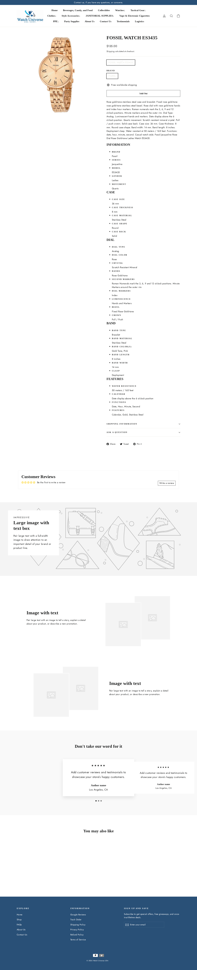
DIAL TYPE (118, 247)
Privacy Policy (77, 929)
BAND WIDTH (120, 363)
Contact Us (105, 21)
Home (54, 10)
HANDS (116, 271)
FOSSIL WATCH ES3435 (121, 62)
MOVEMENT (119, 184)
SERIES (116, 160)
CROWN (116, 315)
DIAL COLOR (119, 255)
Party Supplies (71, 21)
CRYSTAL (117, 263)
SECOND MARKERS (123, 279)
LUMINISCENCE (121, 299)
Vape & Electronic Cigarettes (134, 15)
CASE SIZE (118, 199)
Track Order (75, 919)
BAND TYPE (119, 330)
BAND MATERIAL (122, 339)
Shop (19, 919)
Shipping (110, 51)
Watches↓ (120, 10)
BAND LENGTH (121, 355)
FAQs (19, 924)
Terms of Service (78, 939)
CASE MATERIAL (122, 216)
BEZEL (116, 307)
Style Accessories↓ (71, 15)
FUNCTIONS (119, 402)
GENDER (117, 176)
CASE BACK (119, 232)
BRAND (116, 152)
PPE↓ (56, 21)
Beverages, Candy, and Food (78, 10)
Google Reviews (78, 914)
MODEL (116, 168)
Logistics (139, 21)
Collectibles (104, 10)
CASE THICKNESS (122, 208)
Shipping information (122, 424)
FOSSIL (112, 76)
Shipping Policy (77, 924)
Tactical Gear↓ (138, 10)
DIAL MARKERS (121, 291)
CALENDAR (118, 394)
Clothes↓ (51, 15)
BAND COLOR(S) (122, 347)
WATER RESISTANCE (124, 386)
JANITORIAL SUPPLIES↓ (100, 15)
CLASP (116, 371)
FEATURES (118, 410)
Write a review (166, 483)
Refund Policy (77, 934)
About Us (89, 21)
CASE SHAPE (119, 224)
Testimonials (123, 21)
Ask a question (117, 432)
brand (111, 71)
